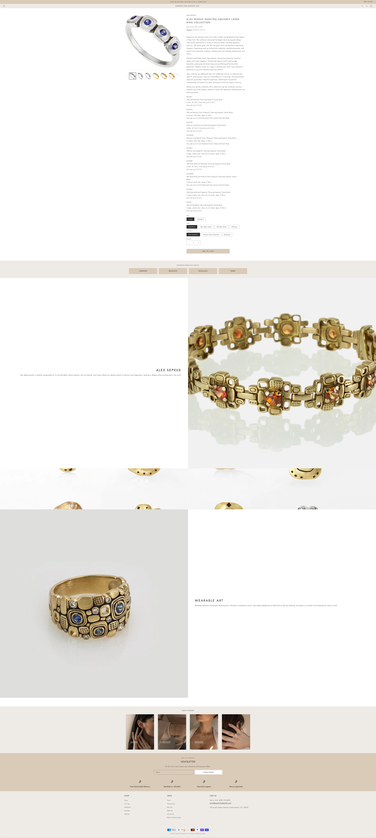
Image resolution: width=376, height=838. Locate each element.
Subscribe (208, 772)
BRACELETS (173, 271)
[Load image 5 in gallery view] (163, 76)
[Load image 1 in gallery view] (132, 76)
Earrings (127, 804)
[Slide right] (179, 76)
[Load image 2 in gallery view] (140, 76)
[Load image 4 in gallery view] (156, 76)
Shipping (189, 30)
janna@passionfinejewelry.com (220, 803)
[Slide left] (126, 76)
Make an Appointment (174, 817)
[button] (4, 6)
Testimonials (171, 804)
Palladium (192, 227)
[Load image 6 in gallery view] (171, 76)
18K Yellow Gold (205, 227)
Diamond (227, 235)
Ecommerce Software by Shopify (197, 833)
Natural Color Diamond (211, 235)
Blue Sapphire (193, 235)
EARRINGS (143, 271)
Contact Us (170, 814)
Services (169, 807)
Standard (200, 219)
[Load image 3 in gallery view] (148, 76)
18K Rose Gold (221, 227)
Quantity (189, 239)
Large (190, 219)
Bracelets (127, 811)
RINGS (233, 271)
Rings (126, 800)
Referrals (170, 811)
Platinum (234, 227)
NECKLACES (202, 271)
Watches (127, 814)
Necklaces (127, 807)
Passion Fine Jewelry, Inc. (181, 833)
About (169, 800)
